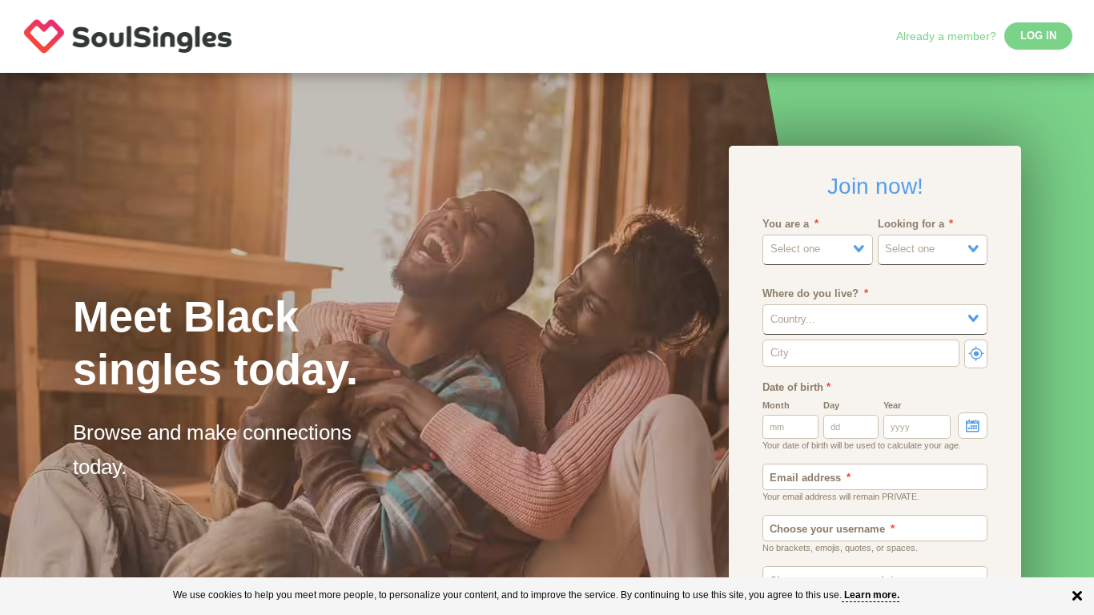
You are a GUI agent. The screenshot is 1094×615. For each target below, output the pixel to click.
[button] (817, 249)
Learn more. (871, 595)
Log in (1038, 36)
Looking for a (911, 224)
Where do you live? (810, 293)
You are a (785, 224)
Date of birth (796, 387)
